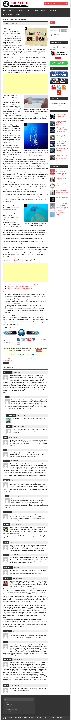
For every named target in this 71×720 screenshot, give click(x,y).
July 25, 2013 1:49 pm (13, 437)
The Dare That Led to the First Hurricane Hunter (61, 123)
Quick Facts (53, 10)
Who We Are (51, 717)
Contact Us (31, 717)
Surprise (11, 10)
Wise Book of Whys (7, 14)
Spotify (12, 260)
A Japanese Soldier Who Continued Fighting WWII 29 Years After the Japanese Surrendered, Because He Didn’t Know (59, 207)
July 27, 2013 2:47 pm (13, 449)
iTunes (8, 260)
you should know (7, 360)
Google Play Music (18, 260)
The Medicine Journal (11, 709)
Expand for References (9, 327)
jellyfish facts (24, 358)
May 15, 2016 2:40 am (21, 415)
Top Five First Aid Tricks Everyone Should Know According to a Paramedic (25, 283)
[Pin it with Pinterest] (29, 339)
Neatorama (9, 706)
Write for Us (20, 10)
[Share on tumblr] (33, 339)
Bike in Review (9, 703)
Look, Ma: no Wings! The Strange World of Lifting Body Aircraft (62, 143)
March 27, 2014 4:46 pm (15, 496)
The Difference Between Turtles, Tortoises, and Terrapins (21, 288)
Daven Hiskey (15, 23)
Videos (28, 10)
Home (4, 10)
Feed (25, 260)
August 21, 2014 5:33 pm (15, 542)
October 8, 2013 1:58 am (18, 512)
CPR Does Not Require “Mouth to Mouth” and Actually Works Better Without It (26, 284)
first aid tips (17, 358)
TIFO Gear (10, 717)
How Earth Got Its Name (62, 197)
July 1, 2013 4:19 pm (17, 372)
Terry (5, 437)
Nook (66, 103)
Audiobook (59, 105)
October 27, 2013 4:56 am (16, 524)
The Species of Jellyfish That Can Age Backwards (19, 286)
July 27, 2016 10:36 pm (14, 685)
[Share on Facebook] (18, 339)
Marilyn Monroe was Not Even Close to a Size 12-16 (62, 192)
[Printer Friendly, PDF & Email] (43, 340)
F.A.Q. (45, 717)
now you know (44, 358)
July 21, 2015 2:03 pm (17, 578)
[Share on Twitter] (22, 339)
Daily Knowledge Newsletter (21, 717)
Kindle (62, 103)
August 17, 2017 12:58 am (19, 426)
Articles (36, 10)
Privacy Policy (59, 717)
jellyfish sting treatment (34, 358)
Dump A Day (9, 704)
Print (58, 103)
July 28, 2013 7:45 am (15, 460)
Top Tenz (8, 711)
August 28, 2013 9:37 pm (16, 480)
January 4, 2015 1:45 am (14, 554)
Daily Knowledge (26, 354)
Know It (6, 363)
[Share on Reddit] (26, 339)
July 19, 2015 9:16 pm (18, 567)
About (4, 718)
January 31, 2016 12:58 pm (18, 631)
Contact (18, 14)
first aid (11, 358)
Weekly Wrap (36, 354)
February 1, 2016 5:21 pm (16, 396)
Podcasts (43, 10)
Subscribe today (54, 46)
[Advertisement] (25, 84)
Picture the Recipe (10, 708)
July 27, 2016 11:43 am (18, 659)
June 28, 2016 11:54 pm (13, 641)
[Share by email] (18, 343)
